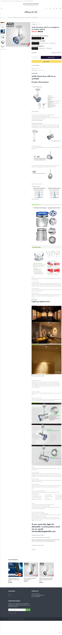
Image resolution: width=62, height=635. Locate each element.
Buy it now (46, 61)
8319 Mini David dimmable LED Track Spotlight (30, 579)
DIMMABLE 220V (42, 48)
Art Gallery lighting (14, 17)
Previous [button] (2, 49)
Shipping (34, 52)
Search (9, 594)
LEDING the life (37, 68)
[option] (3, 26)
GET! (28, 610)
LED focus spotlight (40, 70)
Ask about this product (57, 52)
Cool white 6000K (52, 43)
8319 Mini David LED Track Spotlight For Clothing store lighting (14, 580)
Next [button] (4, 49)
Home (9, 17)
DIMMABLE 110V (35, 48)
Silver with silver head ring (36, 38)
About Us (10, 596)
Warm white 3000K (35, 43)
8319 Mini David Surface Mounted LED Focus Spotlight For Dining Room (46, 580)
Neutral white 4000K (44, 43)
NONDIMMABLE (49, 48)
